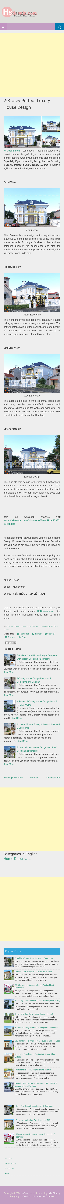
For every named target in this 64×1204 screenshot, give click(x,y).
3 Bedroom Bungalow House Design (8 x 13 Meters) (36, 1028)
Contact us (9, 1168)
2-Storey (9, 626)
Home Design (32, 626)
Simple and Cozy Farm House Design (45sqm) (34, 1014)
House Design (44, 626)
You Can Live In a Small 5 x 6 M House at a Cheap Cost (37, 1041)
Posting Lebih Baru (13, 777)
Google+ (51, 633)
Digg (23, 637)
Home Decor (14, 859)
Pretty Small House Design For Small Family (33, 1070)
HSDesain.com (12, 150)
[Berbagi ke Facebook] (14, 642)
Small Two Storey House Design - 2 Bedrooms (34, 958)
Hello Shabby (54, 1193)
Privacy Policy (10, 1163)
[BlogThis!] (9, 642)
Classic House (20, 626)
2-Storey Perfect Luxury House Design (27, 104)
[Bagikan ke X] (12, 642)
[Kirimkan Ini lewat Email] (6, 642)
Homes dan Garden (43, 1196)
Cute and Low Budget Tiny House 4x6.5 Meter (33, 972)
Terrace (27, 859)
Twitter (38, 633)
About (7, 1173)
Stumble (11, 637)
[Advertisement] (32, 65)
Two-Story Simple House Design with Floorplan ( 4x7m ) (37, 1001)
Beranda (34, 777)
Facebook (24, 633)
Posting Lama (53, 777)
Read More (9, 672)
